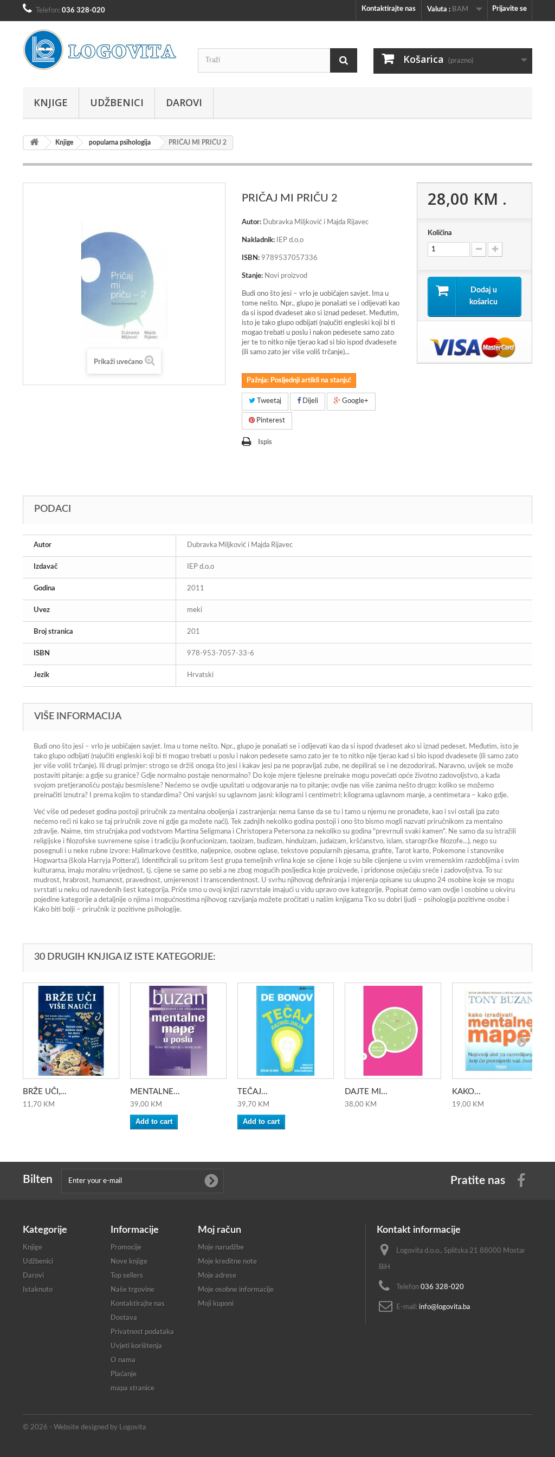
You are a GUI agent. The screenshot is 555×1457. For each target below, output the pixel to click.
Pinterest (270, 420)
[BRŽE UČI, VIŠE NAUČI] (71, 1031)
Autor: (251, 222)
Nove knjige (129, 1261)
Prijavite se (509, 8)
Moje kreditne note (227, 1261)
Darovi (184, 102)
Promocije (126, 1247)
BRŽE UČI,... (45, 1092)
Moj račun (219, 1230)
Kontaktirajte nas (389, 8)
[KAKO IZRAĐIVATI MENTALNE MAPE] (500, 1031)
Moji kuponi (216, 1304)
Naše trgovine (132, 1289)
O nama (123, 1360)
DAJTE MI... (366, 1092)
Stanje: (252, 275)
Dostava (124, 1318)
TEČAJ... (252, 1092)
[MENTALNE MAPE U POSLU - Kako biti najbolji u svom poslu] (178, 1031)
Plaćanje (124, 1374)
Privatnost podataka (142, 1332)
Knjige (51, 102)
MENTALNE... (155, 1092)
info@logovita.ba (444, 1307)
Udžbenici (117, 102)
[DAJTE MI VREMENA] (393, 1031)
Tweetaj (268, 401)
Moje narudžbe (221, 1247)
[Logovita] (102, 49)
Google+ (354, 401)
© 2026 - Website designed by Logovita (84, 1427)
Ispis (265, 442)
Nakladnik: (258, 240)
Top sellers (127, 1275)
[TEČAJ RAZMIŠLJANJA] (285, 1031)
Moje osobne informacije (236, 1289)
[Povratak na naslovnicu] (34, 142)
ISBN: (251, 258)
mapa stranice (132, 1388)
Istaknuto (38, 1289)
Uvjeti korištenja (136, 1346)
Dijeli (309, 401)
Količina (440, 233)
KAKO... (466, 1092)
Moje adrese (217, 1275)
